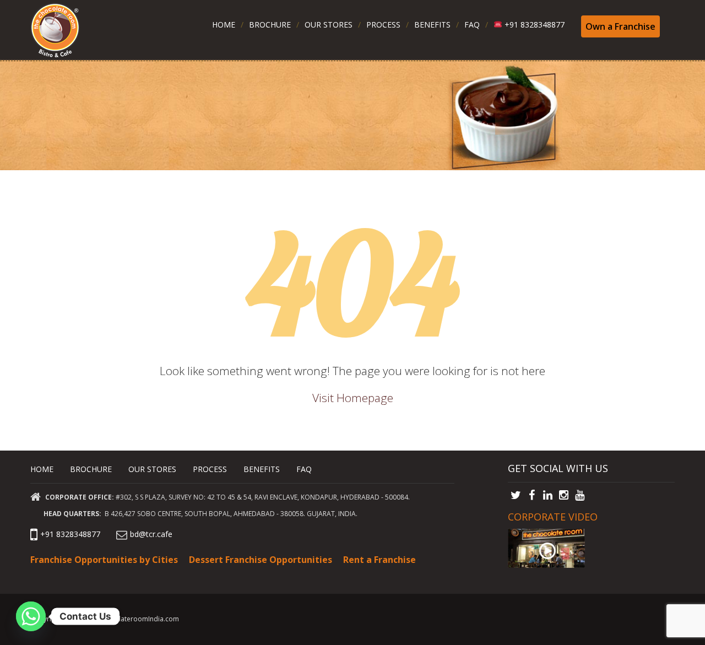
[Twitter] (516, 495)
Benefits (432, 24)
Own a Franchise (620, 26)
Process (383, 24)
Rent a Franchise (379, 560)
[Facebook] (532, 495)
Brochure (270, 24)
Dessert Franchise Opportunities (260, 560)
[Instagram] (563, 495)
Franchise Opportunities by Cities (104, 560)
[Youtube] (579, 495)
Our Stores (328, 24)
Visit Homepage (352, 397)
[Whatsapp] (31, 616)
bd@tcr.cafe (151, 534)
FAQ (472, 24)
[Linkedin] (548, 495)
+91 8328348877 (533, 24)
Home (223, 24)
